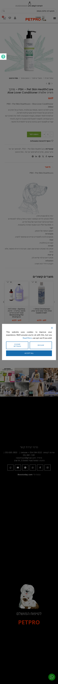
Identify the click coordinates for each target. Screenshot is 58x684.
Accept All (29, 353)
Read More (27, 338)
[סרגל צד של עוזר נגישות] (3, 56)
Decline (41, 345)
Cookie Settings (17, 345)
